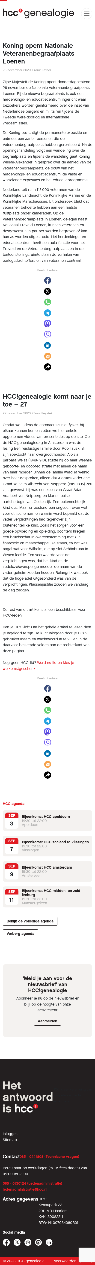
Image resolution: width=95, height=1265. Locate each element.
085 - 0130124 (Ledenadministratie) (32, 1183)
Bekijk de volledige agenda (30, 921)
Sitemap (10, 1140)
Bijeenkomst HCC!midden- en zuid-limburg (51, 893)
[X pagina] (17, 1242)
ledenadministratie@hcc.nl (25, 1189)
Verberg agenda (20, 933)
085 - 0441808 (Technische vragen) (49, 1156)
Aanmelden (47, 1021)
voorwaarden (65, 1261)
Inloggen (10, 1134)
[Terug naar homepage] (38, 13)
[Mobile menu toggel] (86, 13)
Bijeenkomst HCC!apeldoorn (46, 816)
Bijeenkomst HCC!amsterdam (47, 867)
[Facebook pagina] (6, 1242)
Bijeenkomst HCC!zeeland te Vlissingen (55, 842)
